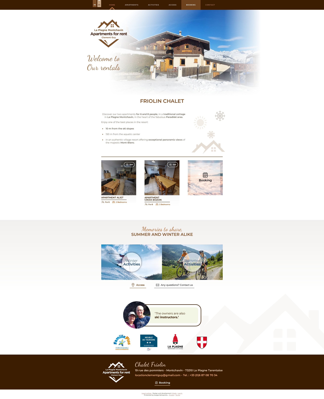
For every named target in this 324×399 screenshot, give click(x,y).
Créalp (174, 393)
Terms (178, 395)
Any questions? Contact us (177, 284)
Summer (192, 262)
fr (95, 5)
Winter (131, 262)
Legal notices (146, 393)
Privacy (171, 395)
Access (140, 284)
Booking (164, 382)
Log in (180, 393)
